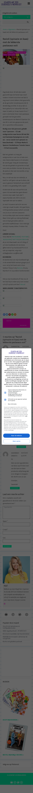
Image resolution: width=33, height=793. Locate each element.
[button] (16, 404)
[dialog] (16, 396)
